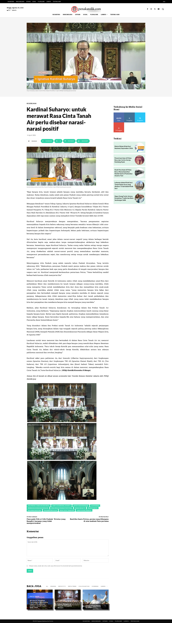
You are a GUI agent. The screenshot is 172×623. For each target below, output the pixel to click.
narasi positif (92, 508)
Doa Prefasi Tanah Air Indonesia (38, 505)
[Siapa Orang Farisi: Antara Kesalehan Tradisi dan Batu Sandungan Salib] (139, 198)
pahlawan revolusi (50, 510)
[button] (162, 9)
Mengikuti (129, 113)
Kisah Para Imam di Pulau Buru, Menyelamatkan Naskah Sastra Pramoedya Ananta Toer (123, 173)
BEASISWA (53, 586)
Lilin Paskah (95, 505)
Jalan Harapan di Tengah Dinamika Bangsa (65, 606)
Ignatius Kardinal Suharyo (61, 505)
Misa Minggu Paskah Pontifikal (61, 508)
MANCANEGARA (96, 621)
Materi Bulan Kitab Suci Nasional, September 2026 (124, 147)
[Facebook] (147, 9)
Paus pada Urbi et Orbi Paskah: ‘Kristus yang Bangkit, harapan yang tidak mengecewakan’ (46, 521)
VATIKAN (105, 621)
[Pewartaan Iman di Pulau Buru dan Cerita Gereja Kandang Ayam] (139, 160)
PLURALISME (118, 621)
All (47, 586)
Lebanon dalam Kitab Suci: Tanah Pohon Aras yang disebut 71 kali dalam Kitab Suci (124, 185)
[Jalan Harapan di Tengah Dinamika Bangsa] (68, 599)
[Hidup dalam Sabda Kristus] (96, 599)
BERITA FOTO (62, 586)
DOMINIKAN (95, 586)
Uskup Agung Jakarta (84, 510)
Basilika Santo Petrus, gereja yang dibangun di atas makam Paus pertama (89, 520)
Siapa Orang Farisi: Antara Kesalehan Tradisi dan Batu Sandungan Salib (124, 198)
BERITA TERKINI (72, 586)
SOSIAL (111, 621)
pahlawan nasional (34, 510)
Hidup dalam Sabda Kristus (93, 607)
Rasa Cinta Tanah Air (67, 510)
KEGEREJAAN (31, 103)
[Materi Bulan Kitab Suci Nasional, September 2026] (139, 147)
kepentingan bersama (80, 505)
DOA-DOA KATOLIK (84, 586)
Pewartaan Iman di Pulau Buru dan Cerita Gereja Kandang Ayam (123, 160)
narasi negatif (80, 508)
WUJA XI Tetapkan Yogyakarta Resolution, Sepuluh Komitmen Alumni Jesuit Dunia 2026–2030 (39, 604)
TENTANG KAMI (135, 621)
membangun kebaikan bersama (38, 508)
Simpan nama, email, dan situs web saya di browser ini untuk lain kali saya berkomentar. (55, 566)
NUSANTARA (86, 621)
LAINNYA (126, 621)
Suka (118, 113)
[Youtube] (158, 9)
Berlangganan (119, 123)
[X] (155, 9)
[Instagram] (151, 9)
